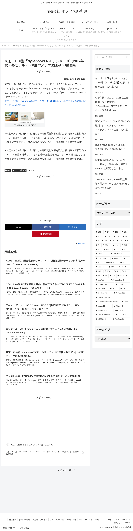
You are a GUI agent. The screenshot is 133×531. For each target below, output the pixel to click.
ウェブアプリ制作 (57, 520)
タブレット (117, 523)
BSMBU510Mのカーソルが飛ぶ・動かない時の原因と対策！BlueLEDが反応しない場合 (111, 164)
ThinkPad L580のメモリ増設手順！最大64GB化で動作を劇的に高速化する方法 (112, 183)
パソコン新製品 (20, 170)
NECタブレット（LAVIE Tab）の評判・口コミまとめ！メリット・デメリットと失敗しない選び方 (112, 127)
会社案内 (12, 520)
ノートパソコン (112, 520)
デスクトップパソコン (94, 520)
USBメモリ (126, 520)
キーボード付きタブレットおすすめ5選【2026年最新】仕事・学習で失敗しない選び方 (112, 82)
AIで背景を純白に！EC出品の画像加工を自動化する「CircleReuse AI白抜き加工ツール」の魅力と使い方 (112, 104)
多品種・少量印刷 (40, 520)
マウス (128, 523)
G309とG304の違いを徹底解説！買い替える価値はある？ (110, 147)
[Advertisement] (45, 197)
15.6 (32, 170)
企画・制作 (71, 520)
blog (9, 170)
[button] (127, 57)
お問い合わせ (24, 520)
